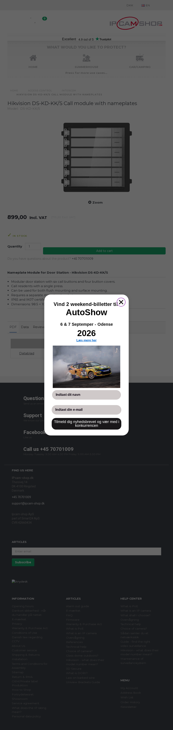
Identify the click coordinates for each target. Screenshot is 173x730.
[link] (86, 367)
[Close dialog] (121, 302)
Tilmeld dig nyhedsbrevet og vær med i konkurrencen (86, 424)
